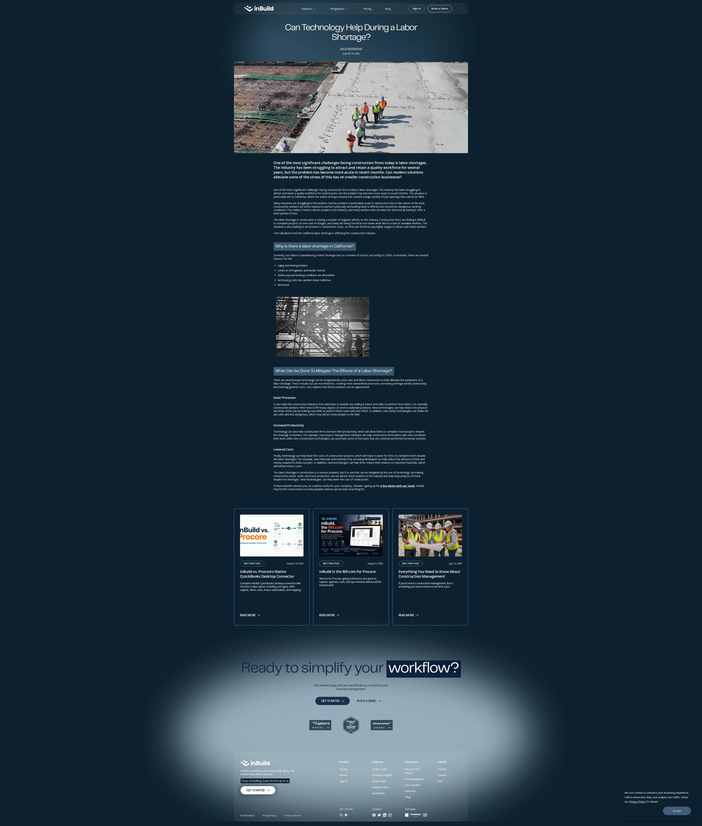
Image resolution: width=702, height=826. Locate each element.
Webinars (410, 791)
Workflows (378, 793)
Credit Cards (379, 769)
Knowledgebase (414, 779)
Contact (442, 769)
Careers (442, 775)
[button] (309, 8)
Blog (387, 8)
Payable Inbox (380, 787)
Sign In (343, 781)
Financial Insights (382, 775)
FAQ (440, 781)
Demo (343, 775)
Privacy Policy (637, 801)
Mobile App (379, 781)
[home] (258, 9)
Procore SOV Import (412, 771)
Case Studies (412, 785)
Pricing (367, 8)
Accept (677, 810)
